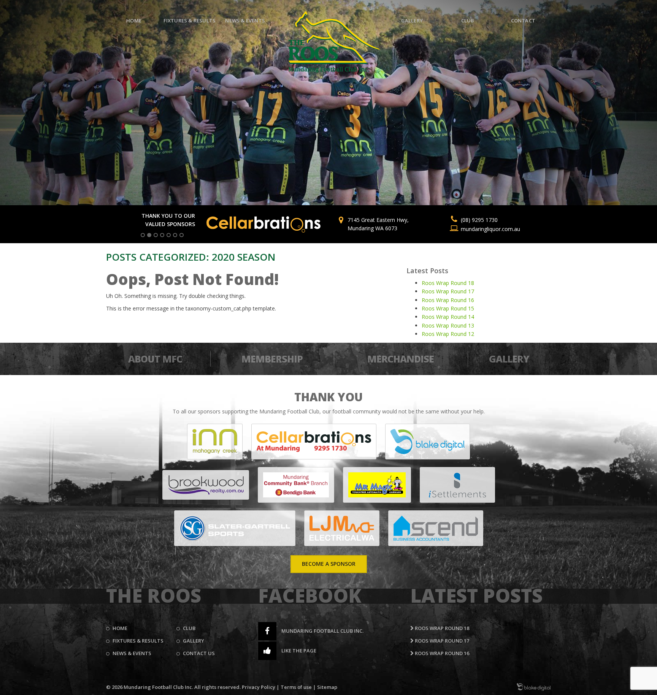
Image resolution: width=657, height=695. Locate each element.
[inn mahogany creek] (215, 441)
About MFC (155, 358)
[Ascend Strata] (435, 528)
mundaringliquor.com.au (490, 229)
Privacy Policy (258, 687)
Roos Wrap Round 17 (448, 291)
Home (133, 20)
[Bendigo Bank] (296, 485)
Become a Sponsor (328, 563)
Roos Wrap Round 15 (448, 308)
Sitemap (327, 687)
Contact (523, 20)
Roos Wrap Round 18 (448, 283)
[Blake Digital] (427, 441)
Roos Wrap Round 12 (448, 333)
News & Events (245, 20)
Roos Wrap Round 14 (448, 316)
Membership (272, 358)
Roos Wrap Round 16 (448, 300)
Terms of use (296, 687)
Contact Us (199, 653)
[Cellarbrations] (313, 441)
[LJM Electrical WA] (341, 528)
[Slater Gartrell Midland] (234, 528)
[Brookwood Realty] (205, 485)
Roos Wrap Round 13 (448, 325)
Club (467, 20)
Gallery (412, 20)
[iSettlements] (457, 485)
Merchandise (400, 358)
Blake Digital (534, 687)
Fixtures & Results (189, 20)
